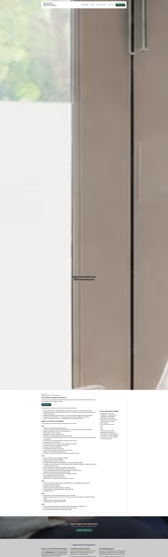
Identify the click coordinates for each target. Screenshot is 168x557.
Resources (111, 5)
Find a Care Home (101, 5)
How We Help (85, 5)
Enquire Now (119, 4)
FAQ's (92, 5)
